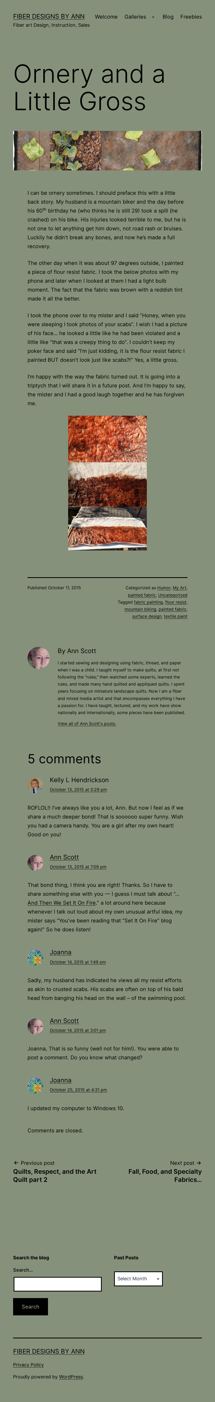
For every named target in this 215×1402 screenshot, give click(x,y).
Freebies (191, 17)
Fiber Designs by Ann (49, 16)
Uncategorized (172, 595)
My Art (179, 587)
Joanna (61, 952)
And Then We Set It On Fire (62, 903)
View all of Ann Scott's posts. (87, 723)
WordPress (71, 1376)
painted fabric (142, 595)
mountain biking (140, 609)
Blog (168, 17)
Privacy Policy (28, 1364)
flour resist (175, 602)
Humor (163, 587)
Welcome (106, 17)
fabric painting (148, 602)
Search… (23, 1270)
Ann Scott (64, 857)
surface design (147, 616)
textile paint (175, 616)
